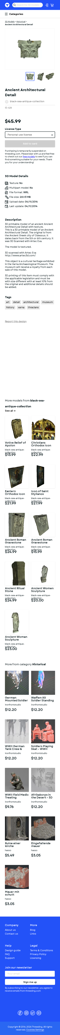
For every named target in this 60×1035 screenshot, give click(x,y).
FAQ (7, 954)
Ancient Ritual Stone (15, 590)
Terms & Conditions (41, 950)
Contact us (11, 933)
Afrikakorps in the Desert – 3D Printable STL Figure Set (41, 796)
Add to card (30, 143)
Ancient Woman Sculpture (16, 638)
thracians (33, 307)
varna (21, 307)
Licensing (35, 958)
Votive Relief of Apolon (15, 444)
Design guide (13, 950)
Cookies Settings (35, 1029)
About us (10, 930)
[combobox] (30, 134)
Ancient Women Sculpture (42, 590)
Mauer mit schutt (12, 893)
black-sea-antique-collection (27, 101)
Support (10, 958)
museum (47, 302)
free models (29, 156)
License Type (13, 129)
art (7, 302)
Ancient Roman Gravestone (15, 541)
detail (16, 302)
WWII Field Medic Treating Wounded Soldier (17, 796)
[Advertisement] (30, 360)
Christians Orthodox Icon (41, 444)
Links (33, 933)
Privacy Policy (38, 954)
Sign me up (30, 982)
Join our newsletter (18, 967)
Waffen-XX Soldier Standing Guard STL (42, 699)
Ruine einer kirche (13, 845)
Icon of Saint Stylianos (39, 493)
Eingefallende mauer (41, 845)
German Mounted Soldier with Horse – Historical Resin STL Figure (16, 699)
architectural (31, 302)
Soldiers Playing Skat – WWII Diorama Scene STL (42, 748)
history (10, 307)
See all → (10, 410)
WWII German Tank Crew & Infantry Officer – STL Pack (16, 748)
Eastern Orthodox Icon (15, 493)
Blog (32, 930)
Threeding (7, 5)
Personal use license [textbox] (20, 134)
